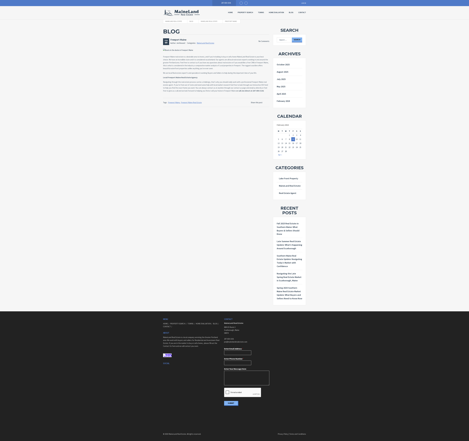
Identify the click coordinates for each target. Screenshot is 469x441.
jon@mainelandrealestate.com (235, 342)
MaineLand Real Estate (205, 43)
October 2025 (283, 64)
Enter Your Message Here (235, 369)
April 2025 (281, 93)
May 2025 (281, 86)
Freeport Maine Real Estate (191, 102)
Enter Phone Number (234, 358)
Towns (261, 12)
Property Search (245, 12)
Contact (302, 12)
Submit (231, 403)
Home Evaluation (276, 12)
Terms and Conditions (297, 434)
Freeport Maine (178, 39)
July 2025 (281, 79)
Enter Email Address (233, 348)
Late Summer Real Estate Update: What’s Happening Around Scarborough (289, 245)
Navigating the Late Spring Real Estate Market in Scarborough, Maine (289, 277)
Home (230, 12)
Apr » (280, 155)
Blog (291, 12)
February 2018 (283, 101)
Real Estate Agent (287, 193)
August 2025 (282, 71)
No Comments (263, 41)
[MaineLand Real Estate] (181, 13)
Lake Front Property (288, 178)
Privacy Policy (283, 434)
